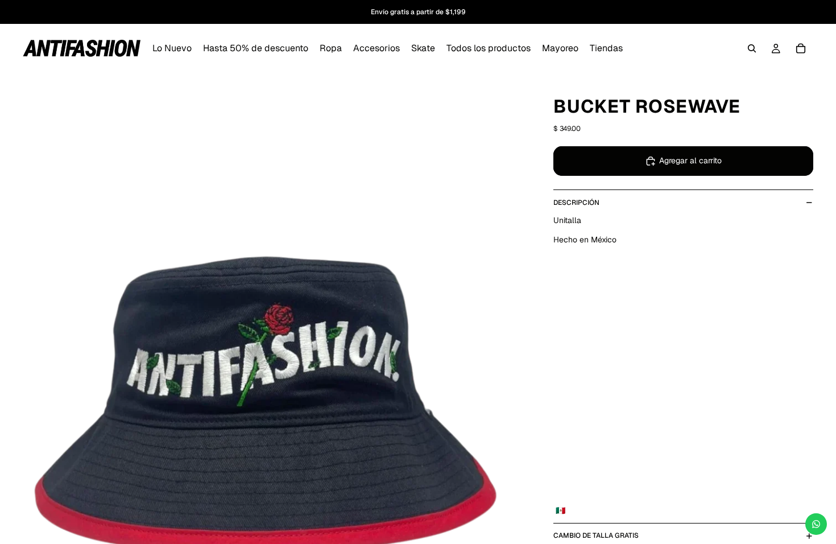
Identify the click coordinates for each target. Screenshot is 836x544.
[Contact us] (816, 524)
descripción (576, 202)
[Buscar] (751, 48)
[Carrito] (800, 48)
